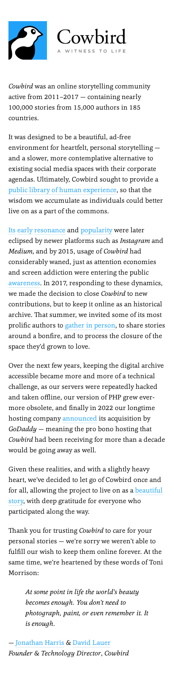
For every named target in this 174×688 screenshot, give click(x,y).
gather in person (90, 325)
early (25, 230)
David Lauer (92, 642)
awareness (24, 282)
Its (12, 230)
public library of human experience (62, 189)
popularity (96, 230)
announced (80, 418)
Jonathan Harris (40, 642)
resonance (49, 230)
